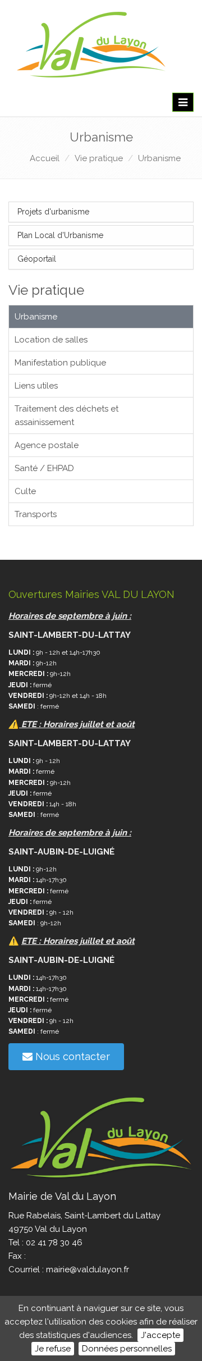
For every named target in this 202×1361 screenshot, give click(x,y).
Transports (36, 514)
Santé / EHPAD (44, 468)
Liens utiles (36, 386)
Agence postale (47, 445)
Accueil (44, 158)
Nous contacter (71, 1056)
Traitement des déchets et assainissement (66, 415)
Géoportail (36, 258)
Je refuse (53, 1349)
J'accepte (160, 1335)
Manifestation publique (60, 363)
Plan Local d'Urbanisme (60, 235)
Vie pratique (99, 158)
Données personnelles (127, 1349)
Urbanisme (159, 158)
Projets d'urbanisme (53, 211)
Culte (25, 491)
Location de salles (51, 340)
